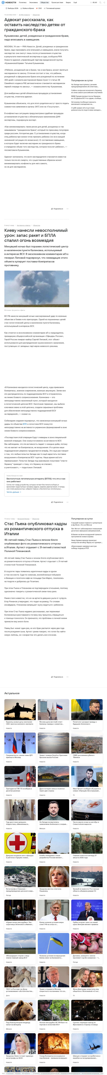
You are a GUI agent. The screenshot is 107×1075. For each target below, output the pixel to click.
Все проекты (26, 1073)
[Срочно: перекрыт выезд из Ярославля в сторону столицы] (87, 1015)
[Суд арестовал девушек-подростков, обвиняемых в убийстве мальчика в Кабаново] (20, 815)
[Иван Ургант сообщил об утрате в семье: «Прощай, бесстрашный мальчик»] (87, 781)
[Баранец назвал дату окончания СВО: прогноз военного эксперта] (20, 714)
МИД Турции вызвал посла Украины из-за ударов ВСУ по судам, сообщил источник (86, 97)
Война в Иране (28, 8)
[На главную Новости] (10, 2)
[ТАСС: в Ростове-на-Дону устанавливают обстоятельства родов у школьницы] (20, 982)
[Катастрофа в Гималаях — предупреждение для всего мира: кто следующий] (20, 882)
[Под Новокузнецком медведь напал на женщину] (20, 1015)
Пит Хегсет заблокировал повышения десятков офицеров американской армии (86, 530)
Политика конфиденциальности (70, 1073)
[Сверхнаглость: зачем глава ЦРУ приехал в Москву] (20, 748)
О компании (9, 1073)
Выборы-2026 (13, 8)
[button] (36, 289)
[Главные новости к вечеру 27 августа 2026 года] (87, 848)
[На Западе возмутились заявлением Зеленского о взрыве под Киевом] (53, 815)
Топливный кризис (53, 8)
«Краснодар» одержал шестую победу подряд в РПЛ (84, 547)
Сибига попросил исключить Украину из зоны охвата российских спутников (86, 91)
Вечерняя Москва (23, 519)
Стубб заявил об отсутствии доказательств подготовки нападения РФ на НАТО (86, 109)
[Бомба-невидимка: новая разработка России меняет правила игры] (53, 848)
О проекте (36, 1073)
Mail (3, 1073)
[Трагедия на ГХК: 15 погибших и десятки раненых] (20, 781)
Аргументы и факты (23, 225)
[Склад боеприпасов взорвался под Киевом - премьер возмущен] (53, 1049)
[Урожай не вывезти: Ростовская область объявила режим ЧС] (87, 882)
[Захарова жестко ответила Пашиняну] (53, 882)
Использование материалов (90, 1073)
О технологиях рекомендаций (50, 1073)
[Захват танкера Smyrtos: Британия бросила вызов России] (53, 748)
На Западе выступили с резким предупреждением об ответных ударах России (84, 86)
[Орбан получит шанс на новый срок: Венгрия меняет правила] (87, 915)
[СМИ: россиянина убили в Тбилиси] (87, 748)
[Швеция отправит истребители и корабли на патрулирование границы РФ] (87, 1049)
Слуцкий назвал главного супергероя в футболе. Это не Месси (86, 524)
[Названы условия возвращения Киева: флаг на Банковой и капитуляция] (53, 948)
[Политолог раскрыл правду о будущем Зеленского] (87, 714)
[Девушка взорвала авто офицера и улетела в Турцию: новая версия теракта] (20, 848)
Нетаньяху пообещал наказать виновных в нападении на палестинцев (83, 103)
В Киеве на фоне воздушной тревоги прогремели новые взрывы (86, 536)
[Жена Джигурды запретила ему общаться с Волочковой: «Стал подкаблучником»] (87, 982)
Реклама (17, 1073)
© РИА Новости (24, 15)
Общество (36, 15)
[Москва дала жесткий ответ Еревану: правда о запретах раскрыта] (53, 714)
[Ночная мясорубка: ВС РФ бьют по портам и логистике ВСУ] (53, 1015)
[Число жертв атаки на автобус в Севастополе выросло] (87, 815)
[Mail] (3, 2)
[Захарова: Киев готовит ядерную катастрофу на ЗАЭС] (20, 1049)
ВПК (25, 424)
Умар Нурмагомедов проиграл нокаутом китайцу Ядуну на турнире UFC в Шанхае (86, 541)
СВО (40, 8)
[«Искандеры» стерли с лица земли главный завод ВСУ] (20, 948)
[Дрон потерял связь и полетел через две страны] (53, 781)
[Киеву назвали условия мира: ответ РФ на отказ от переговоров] (53, 915)
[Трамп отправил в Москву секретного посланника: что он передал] (53, 982)
